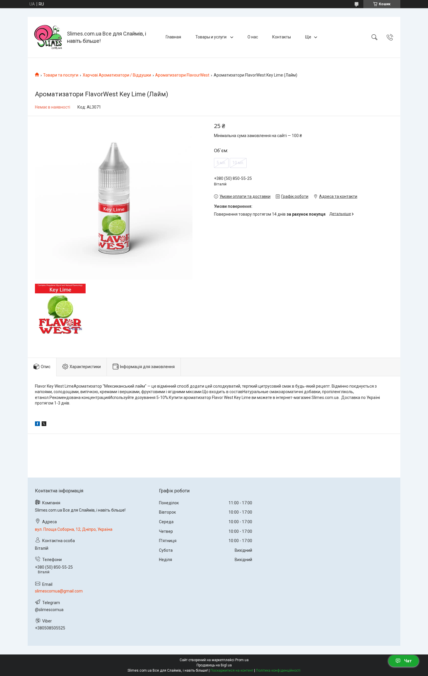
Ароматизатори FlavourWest (182, 75)
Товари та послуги (60, 75)
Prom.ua (242, 660)
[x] (44, 424)
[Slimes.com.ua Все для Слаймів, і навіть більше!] (48, 37)
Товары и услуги (211, 37)
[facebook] (37, 424)
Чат (408, 661)
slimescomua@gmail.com (59, 591)
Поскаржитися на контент (232, 670)
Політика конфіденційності (278, 670)
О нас (252, 37)
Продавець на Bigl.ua (214, 665)
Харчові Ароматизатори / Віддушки (117, 75)
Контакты (281, 37)
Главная (173, 37)
